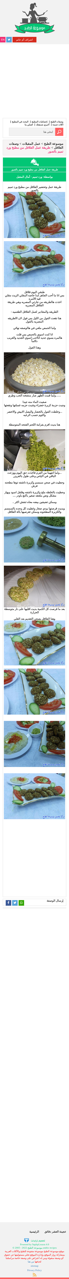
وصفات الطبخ (57, 121)
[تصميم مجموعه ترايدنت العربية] (34, 1240)
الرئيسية (34, 1231)
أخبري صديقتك (42, 124)
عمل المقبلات (31, 143)
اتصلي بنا (29, 124)
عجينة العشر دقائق (55, 1231)
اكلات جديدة (58, 124)
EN (3, 39)
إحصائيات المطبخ (39, 121)
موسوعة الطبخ (53, 143)
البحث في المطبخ (20, 121)
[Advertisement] (34, 80)
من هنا (31, 1261)
